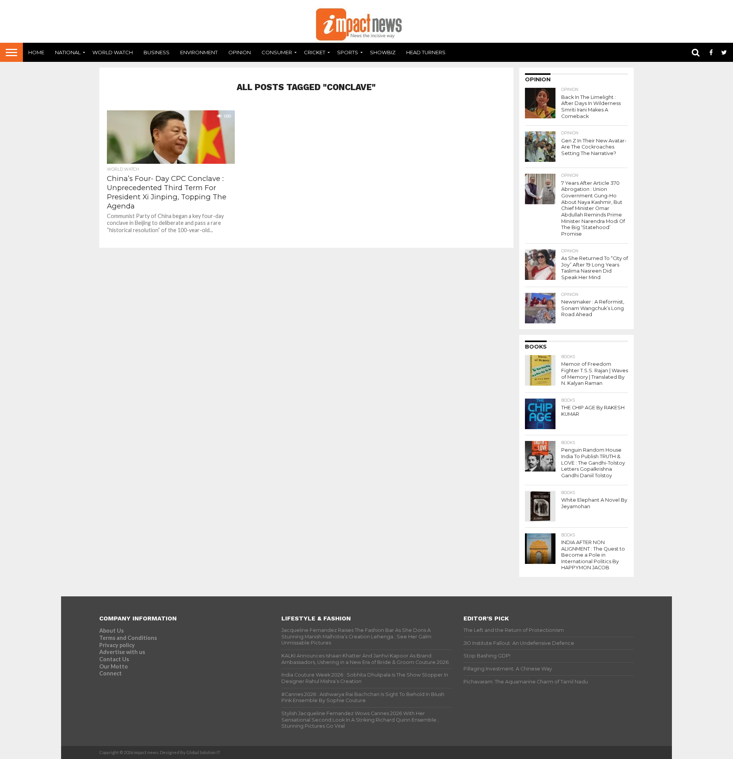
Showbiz (383, 52)
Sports (347, 52)
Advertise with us (122, 652)
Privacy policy (117, 645)
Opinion (239, 52)
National (68, 52)
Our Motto (113, 666)
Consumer (277, 52)
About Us (111, 630)
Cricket (314, 52)
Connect (110, 673)
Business (157, 52)
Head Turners (426, 52)
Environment (199, 52)
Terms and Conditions (128, 638)
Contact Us (114, 659)
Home (36, 52)
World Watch (112, 52)
